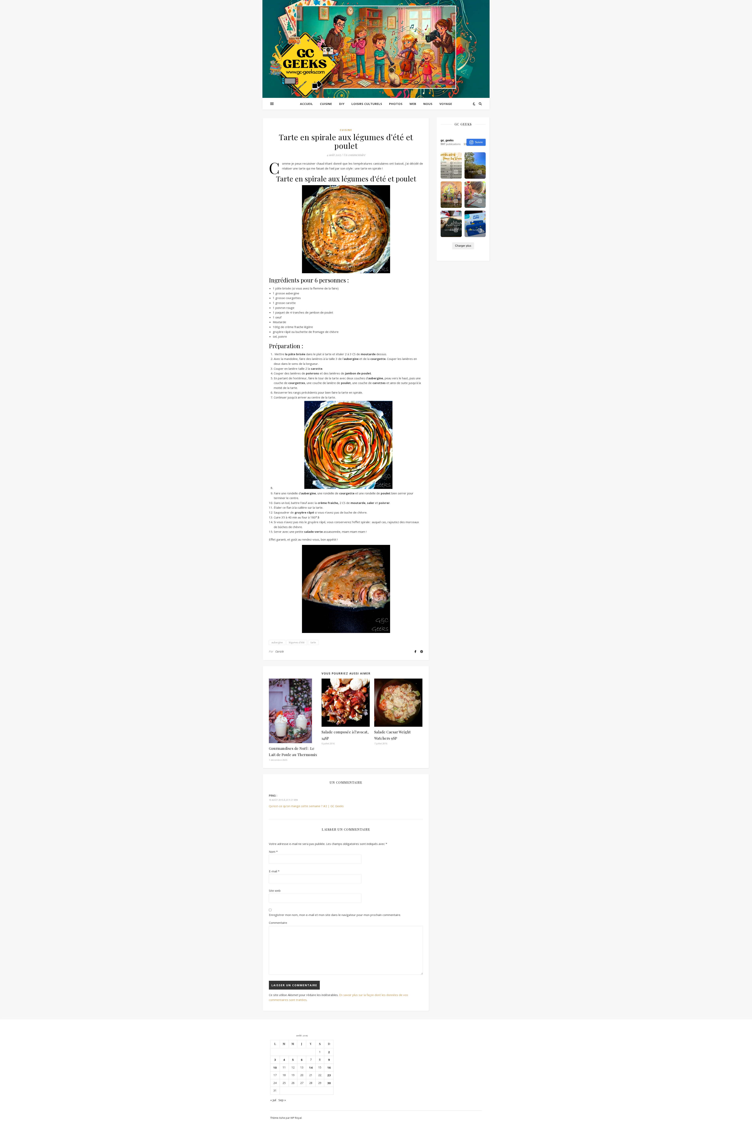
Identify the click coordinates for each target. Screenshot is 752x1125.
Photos (395, 104)
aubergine (277, 642)
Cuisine (326, 104)
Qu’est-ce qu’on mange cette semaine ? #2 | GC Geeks (306, 806)
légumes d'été (297, 642)
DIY (341, 104)
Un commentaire (354, 155)
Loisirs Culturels (367, 104)
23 (329, 1075)
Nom (273, 852)
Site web (275, 890)
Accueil (306, 104)
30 (329, 1083)
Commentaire (278, 923)
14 (311, 1067)
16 (329, 1067)
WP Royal (296, 1118)
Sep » (282, 1100)
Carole (279, 651)
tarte (313, 642)
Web (412, 104)
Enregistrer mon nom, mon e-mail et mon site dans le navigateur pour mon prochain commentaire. (335, 915)
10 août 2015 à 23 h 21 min (283, 799)
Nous (427, 104)
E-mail (274, 871)
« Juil (273, 1100)
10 (275, 1067)
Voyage (445, 104)
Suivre (479, 142)
